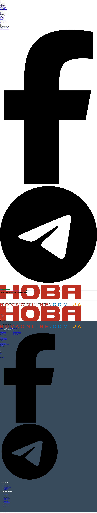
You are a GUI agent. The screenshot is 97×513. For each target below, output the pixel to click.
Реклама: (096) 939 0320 (4, 27)
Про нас (1, 19)
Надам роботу (18, 290)
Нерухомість (2, 2)
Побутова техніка (3, 7)
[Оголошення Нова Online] (40, 305)
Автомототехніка (3, 3)
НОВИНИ (2, 17)
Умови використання (3, 21)
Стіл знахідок (2, 15)
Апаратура (2, 6)
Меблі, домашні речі (3, 9)
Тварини (1, 11)
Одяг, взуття (6, 501)
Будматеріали (2, 8)
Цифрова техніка (3, 5)
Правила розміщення (17, 332)
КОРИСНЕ (2, 18)
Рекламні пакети (6, 485)
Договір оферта (3, 22)
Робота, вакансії (3, 4)
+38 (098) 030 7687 (5, 308)
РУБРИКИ (2, 1)
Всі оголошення (6, 290)
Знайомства (2, 14)
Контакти (5, 489)
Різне (1, 16)
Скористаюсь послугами (4, 13)
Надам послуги (2, 12)
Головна (1, 290)
